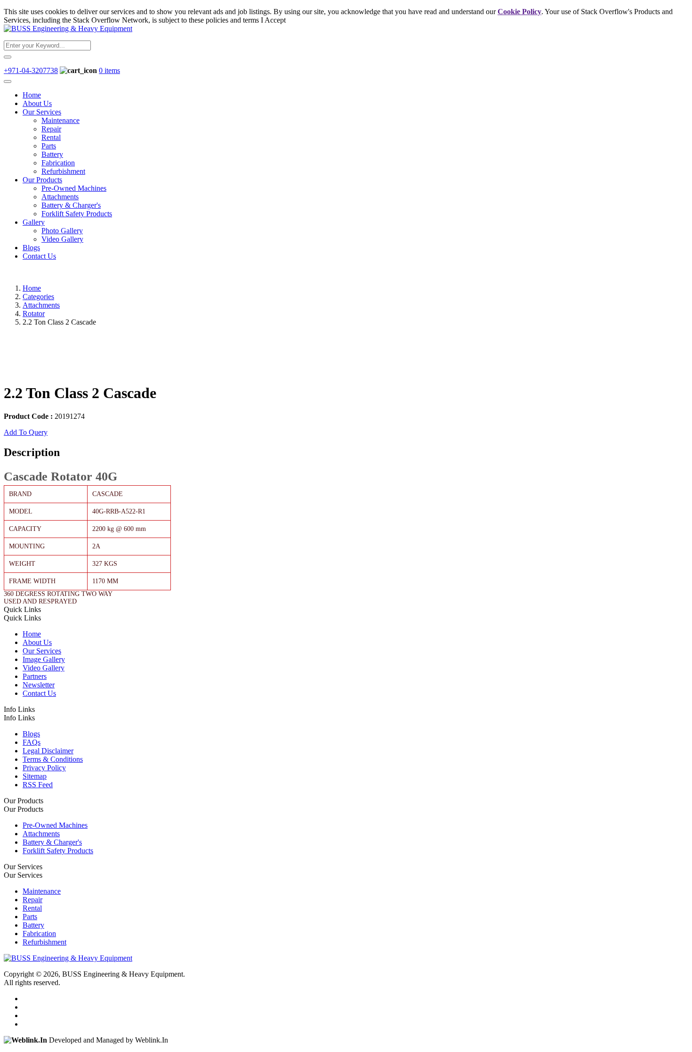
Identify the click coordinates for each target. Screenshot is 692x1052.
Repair (51, 129)
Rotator (34, 314)
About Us (37, 103)
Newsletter (39, 685)
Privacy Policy (44, 768)
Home (32, 95)
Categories (38, 297)
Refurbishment (63, 171)
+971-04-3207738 (31, 70)
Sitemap (35, 776)
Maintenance (60, 120)
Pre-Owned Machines (73, 188)
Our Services (42, 112)
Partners (35, 676)
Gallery (34, 222)
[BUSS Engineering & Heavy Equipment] (68, 28)
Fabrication (58, 163)
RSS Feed (38, 785)
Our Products (42, 180)
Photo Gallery (62, 231)
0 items (109, 70)
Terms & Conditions (53, 759)
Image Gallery (44, 659)
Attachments (60, 197)
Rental (51, 137)
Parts (48, 146)
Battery (52, 154)
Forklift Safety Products (76, 214)
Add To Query (26, 432)
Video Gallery (62, 239)
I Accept (273, 20)
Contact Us (39, 256)
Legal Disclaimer (48, 751)
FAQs (31, 742)
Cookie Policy (519, 12)
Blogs (31, 248)
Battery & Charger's (71, 205)
